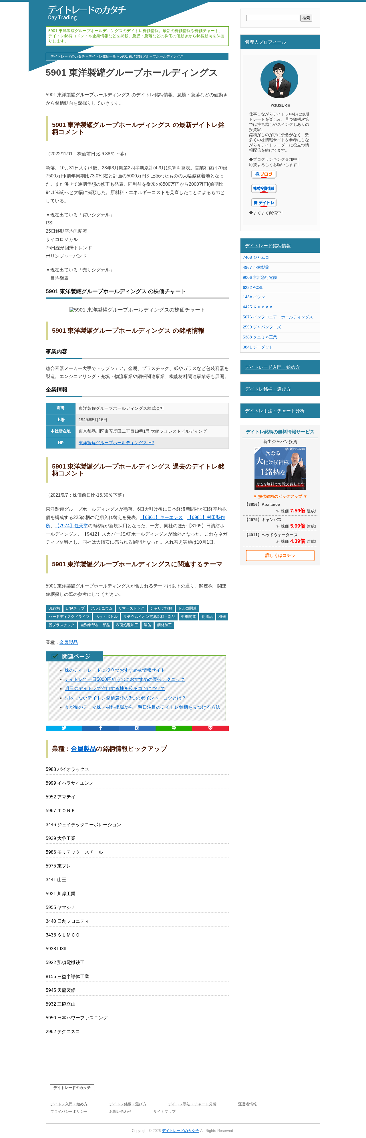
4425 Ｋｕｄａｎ (258, 307)
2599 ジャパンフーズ (262, 327)
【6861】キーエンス (161, 517)
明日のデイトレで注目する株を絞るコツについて (115, 688)
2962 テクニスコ (63, 1031)
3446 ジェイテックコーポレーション (83, 824)
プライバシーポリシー (68, 1111)
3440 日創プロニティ (67, 921)
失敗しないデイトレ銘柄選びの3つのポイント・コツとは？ (125, 698)
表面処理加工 (127, 625)
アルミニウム (101, 608)
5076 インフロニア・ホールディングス (278, 317)
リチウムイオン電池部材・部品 (149, 616)
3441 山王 (56, 879)
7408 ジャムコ (256, 257)
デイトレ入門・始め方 (68, 1104)
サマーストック (131, 608)
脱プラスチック (62, 625)
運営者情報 (247, 1104)
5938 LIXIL (57, 948)
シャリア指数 (161, 608)
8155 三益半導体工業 (67, 976)
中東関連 (188, 616)
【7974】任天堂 (71, 525)
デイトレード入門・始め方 (272, 367)
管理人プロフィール (265, 41)
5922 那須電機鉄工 (65, 962)
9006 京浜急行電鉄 (260, 277)
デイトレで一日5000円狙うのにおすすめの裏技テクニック (125, 679)
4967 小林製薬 (256, 267)
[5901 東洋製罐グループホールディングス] (137, 728)
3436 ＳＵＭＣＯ (63, 935)
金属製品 (68, 642)
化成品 (207, 616)
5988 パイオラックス (67, 769)
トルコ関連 (187, 608)
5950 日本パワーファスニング (77, 1017)
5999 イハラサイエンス (70, 783)
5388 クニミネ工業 (260, 337)
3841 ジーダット (258, 347)
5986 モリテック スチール (74, 852)
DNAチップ (75, 608)
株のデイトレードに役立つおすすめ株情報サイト (115, 670)
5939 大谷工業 (60, 838)
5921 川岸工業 (60, 893)
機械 (222, 616)
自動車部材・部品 (95, 625)
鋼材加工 (164, 625)
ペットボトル (106, 616)
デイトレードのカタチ (72, 1088)
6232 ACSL (253, 287)
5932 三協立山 (60, 1004)
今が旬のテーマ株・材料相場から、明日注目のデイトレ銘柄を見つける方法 (142, 707)
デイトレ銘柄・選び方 (268, 388)
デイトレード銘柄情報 (268, 245)
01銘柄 (54, 608)
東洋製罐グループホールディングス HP (116, 442)
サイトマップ (164, 1111)
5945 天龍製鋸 (60, 990)
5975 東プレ (58, 865)
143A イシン (254, 297)
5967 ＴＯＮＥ (60, 810)
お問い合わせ (120, 1111)
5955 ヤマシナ (60, 907)
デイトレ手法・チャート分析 (275, 410)
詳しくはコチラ (280, 555)
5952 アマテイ (60, 796)
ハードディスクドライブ (69, 616)
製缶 (147, 625)
